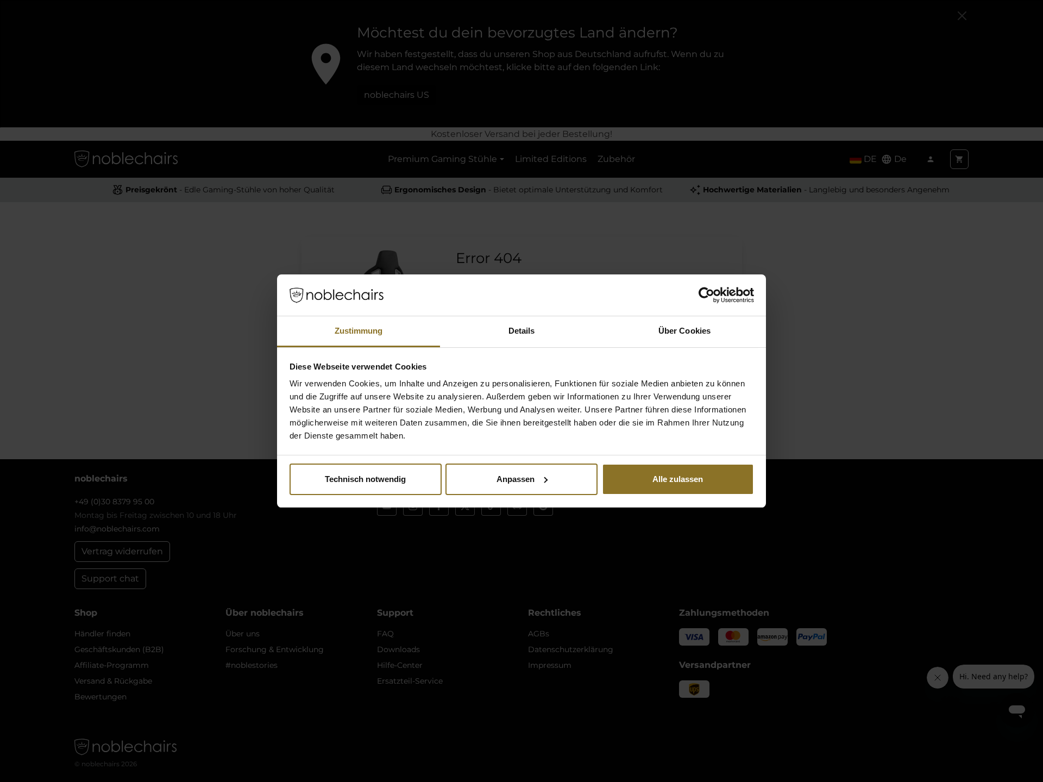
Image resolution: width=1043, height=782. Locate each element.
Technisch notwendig (365, 479)
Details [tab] (521, 330)
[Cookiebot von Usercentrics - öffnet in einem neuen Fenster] (706, 295)
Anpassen (516, 479)
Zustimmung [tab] (359, 330)
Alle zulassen (677, 479)
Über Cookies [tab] (684, 330)
